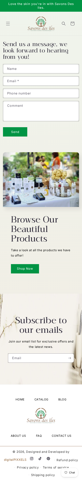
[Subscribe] (69, 358)
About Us (18, 435)
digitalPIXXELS (16, 460)
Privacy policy (28, 467)
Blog (62, 399)
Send (15, 132)
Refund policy (67, 460)
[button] (8, 23)
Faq (39, 435)
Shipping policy (43, 475)
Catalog (41, 399)
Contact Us (61, 435)
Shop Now (25, 268)
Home (20, 399)
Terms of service (56, 467)
